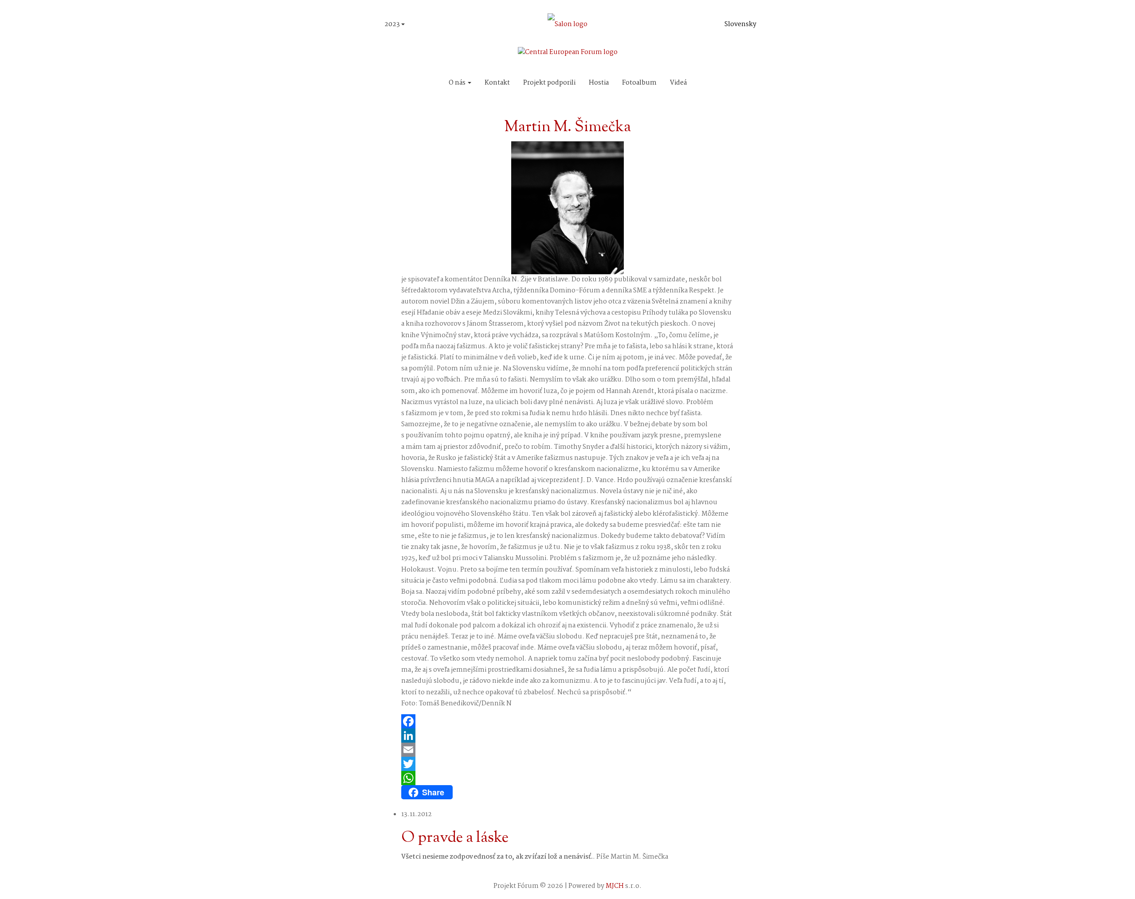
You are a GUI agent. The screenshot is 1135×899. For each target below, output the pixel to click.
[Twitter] (567, 764)
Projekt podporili (549, 83)
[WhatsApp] (567, 778)
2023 (392, 24)
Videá (678, 83)
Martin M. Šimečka (568, 127)
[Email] (567, 750)
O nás (458, 83)
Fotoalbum (639, 83)
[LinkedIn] (567, 735)
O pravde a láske (455, 838)
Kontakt (497, 83)
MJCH (615, 886)
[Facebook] (567, 721)
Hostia (599, 83)
